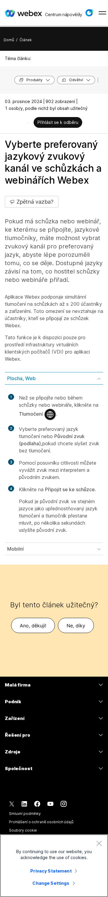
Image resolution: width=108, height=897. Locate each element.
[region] (54, 865)
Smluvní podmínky (25, 813)
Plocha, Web (21, 378)
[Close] (99, 843)
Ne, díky (76, 626)
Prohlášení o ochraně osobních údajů (41, 822)
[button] (89, 13)
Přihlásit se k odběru (58, 122)
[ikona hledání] (78, 13)
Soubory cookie (23, 830)
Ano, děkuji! (33, 626)
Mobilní (15, 549)
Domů (9, 40)
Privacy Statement (50, 870)
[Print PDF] (28, 123)
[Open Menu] (102, 13)
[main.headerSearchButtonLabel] (78, 11)
